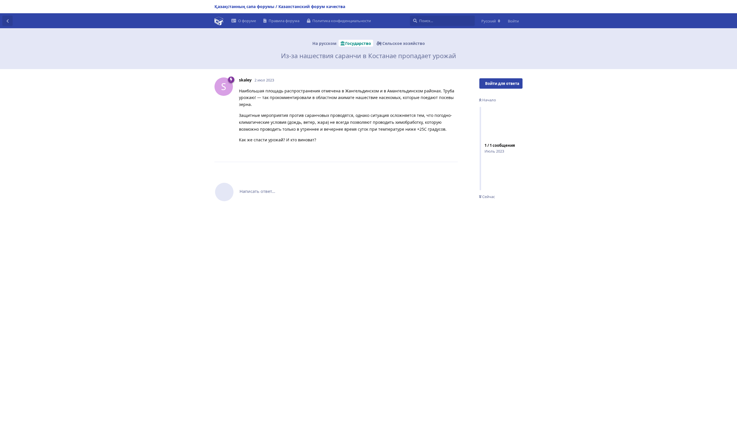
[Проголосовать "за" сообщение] (428, 151)
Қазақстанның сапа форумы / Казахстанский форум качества (279, 6)
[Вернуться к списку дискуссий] (7, 21)
